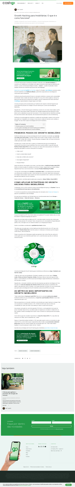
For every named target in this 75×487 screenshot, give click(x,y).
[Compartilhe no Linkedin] (27, 358)
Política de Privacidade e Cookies (24, 485)
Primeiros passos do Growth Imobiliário (25, 126)
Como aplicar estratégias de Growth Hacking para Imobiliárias (30, 127)
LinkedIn (38, 446)
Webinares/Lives (36, 12)
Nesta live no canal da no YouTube (24, 90)
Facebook (43, 446)
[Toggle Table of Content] (43, 124)
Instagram (41, 446)
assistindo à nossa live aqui (51, 328)
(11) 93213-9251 (54, 446)
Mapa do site (26, 466)
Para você (30, 3)
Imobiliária (28, 450)
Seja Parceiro (68, 3)
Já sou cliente (59, 3)
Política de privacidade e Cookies (37, 466)
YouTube (45, 446)
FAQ (42, 3)
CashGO (37, 3)
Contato (28, 456)
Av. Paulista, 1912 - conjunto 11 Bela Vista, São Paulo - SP (57, 449)
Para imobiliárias (21, 3)
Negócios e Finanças (28, 12)
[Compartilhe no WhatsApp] (29, 358)
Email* (53, 420)
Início (27, 446)
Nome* (33, 420)
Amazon (50, 192)
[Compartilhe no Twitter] (22, 358)
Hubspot (55, 192)
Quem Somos (29, 448)
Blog (27, 452)
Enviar (51, 426)
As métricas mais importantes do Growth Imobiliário (28, 129)
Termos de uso (49, 466)
